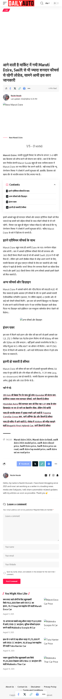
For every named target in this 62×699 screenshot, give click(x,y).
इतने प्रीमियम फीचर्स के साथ (19, 191)
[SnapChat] (57, 475)
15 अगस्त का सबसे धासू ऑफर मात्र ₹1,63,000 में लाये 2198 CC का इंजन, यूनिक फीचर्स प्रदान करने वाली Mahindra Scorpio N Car (22, 624)
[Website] (45, 475)
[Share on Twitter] (15, 88)
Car (6, 10)
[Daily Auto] (21, 3)
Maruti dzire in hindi (42, 439)
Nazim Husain (16, 95)
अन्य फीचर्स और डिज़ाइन (18, 196)
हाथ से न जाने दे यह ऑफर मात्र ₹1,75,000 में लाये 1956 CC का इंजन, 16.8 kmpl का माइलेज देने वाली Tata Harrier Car (22, 642)
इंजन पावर (13, 201)
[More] (29, 88)
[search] (42, 3)
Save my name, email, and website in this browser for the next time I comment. (31, 573)
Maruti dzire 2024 (22, 439)
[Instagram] (53, 475)
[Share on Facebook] (10, 88)
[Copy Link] (19, 88)
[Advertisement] (31, 37)
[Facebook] (50, 475)
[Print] (24, 88)
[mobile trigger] (5, 3)
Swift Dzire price (28, 446)
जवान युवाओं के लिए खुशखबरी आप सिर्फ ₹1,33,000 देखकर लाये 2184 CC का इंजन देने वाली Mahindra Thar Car (22, 661)
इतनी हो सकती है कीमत (17, 207)
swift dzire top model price (32, 449)
